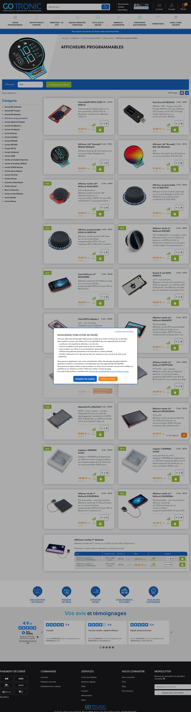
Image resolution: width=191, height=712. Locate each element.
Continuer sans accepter (124, 331)
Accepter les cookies (85, 378)
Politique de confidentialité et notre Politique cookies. (109, 371)
